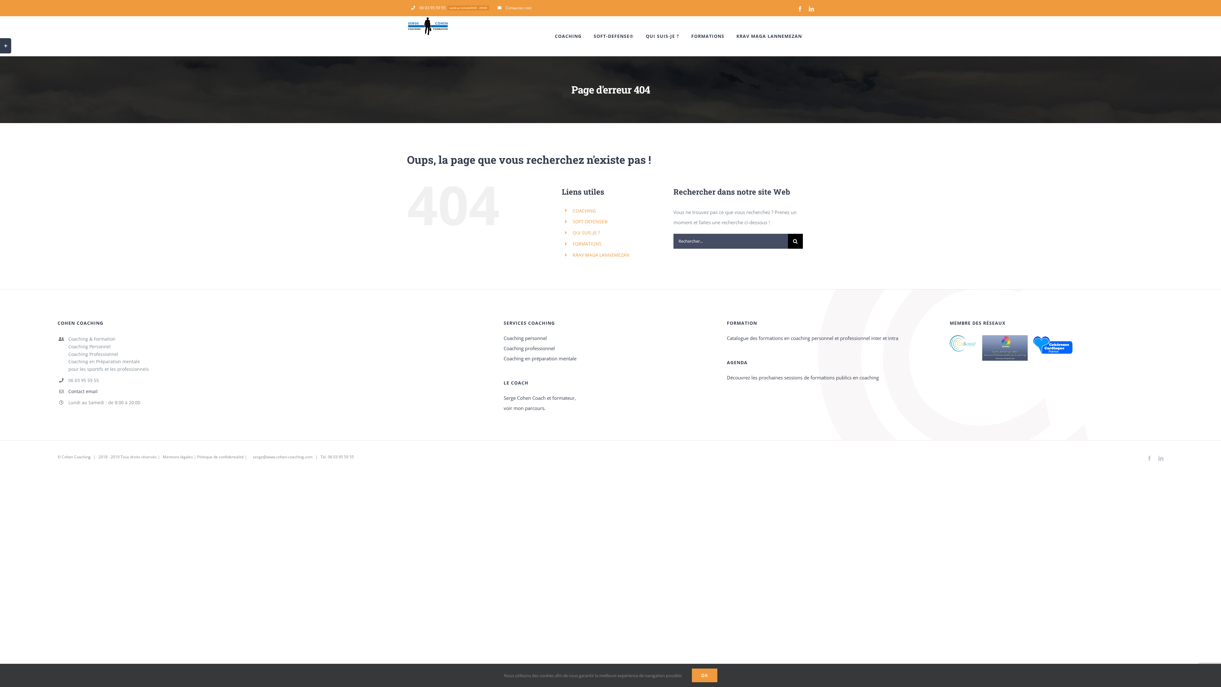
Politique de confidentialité (220, 457)
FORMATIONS (587, 244)
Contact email (83, 391)
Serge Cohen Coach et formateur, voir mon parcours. (540, 403)
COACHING (584, 211)
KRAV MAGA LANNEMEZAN (601, 255)
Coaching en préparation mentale (540, 358)
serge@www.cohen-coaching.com (283, 457)
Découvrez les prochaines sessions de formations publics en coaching (803, 377)
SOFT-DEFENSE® (590, 222)
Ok (704, 675)
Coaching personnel (525, 338)
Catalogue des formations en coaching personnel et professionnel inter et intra (812, 338)
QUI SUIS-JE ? (586, 233)
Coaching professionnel (529, 348)
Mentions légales (177, 457)
